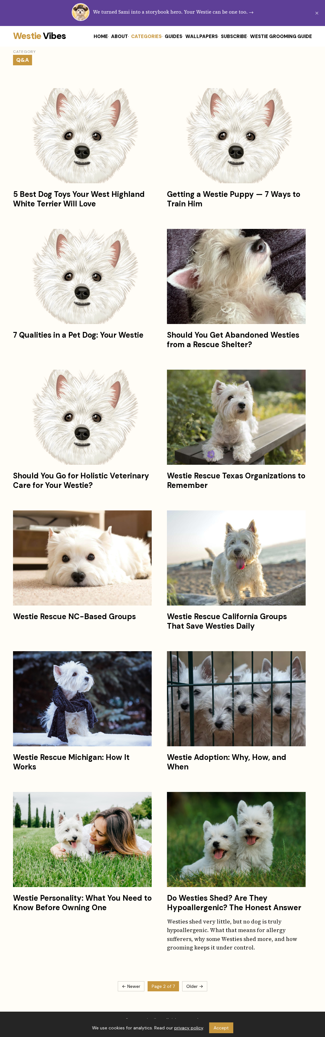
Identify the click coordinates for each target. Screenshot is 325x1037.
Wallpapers (201, 36)
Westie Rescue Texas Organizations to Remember (236, 480)
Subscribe (234, 36)
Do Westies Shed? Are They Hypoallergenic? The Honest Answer (234, 902)
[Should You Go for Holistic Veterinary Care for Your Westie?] (82, 417)
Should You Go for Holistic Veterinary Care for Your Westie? (81, 480)
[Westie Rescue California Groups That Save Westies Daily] (236, 558)
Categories (146, 36)
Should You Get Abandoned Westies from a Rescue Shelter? (233, 339)
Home (101, 36)
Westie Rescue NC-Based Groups (74, 616)
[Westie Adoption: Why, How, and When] (236, 698)
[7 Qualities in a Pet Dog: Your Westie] (82, 276)
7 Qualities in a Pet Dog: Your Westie (78, 335)
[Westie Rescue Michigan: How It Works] (82, 698)
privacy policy (188, 1028)
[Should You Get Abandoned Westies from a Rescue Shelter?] (236, 276)
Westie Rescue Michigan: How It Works (71, 762)
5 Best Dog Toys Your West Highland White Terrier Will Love (79, 199)
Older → (194, 986)
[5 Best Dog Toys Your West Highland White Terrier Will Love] (82, 135)
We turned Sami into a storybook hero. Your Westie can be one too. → (173, 12)
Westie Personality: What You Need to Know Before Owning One (82, 902)
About (119, 36)
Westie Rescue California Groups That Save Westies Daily (227, 621)
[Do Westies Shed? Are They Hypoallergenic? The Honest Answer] (236, 839)
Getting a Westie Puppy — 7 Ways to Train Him (233, 199)
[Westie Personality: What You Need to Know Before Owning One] (82, 839)
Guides (173, 36)
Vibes (39, 36)
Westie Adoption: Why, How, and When (226, 762)
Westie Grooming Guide (281, 36)
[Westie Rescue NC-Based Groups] (82, 558)
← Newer (131, 986)
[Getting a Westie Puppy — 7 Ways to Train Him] (236, 135)
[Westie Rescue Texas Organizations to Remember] (236, 417)
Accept (221, 1028)
